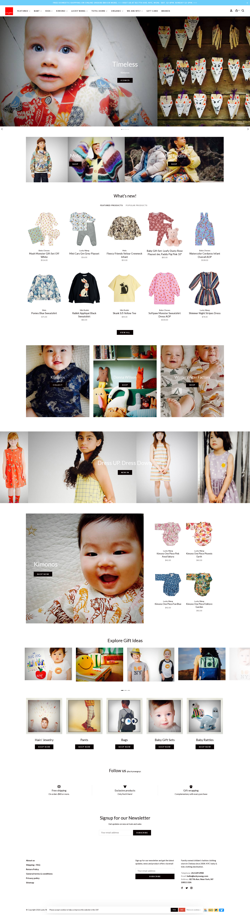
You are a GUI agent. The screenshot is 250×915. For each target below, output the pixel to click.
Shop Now (43, 574)
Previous (2, 129)
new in (125, 472)
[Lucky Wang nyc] (62, 861)
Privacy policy (33, 878)
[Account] (231, 11)
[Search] (243, 11)
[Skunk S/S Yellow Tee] (124, 288)
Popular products (136, 205)
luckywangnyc (134, 771)
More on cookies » (194, 910)
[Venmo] (221, 911)
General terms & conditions (39, 873)
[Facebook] (182, 888)
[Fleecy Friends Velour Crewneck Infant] (124, 229)
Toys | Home (98, 11)
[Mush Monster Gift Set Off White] (44, 229)
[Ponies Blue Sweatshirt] (44, 288)
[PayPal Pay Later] (216, 911)
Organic (116, 11)
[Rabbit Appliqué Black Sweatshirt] (84, 288)
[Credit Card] (205, 911)
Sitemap (30, 882)
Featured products (111, 205)
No (182, 910)
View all (125, 332)
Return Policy (32, 869)
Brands (165, 11)
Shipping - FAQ (33, 865)
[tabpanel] (125, 71)
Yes (174, 910)
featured (22, 11)
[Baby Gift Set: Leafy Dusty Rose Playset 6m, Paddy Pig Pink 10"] (164, 229)
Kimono (60, 11)
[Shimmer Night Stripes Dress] (205, 288)
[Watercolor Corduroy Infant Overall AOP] (205, 229)
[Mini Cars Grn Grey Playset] (84, 229)
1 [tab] (121, 690)
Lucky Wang (78, 11)
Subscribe (142, 833)
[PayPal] (210, 911)
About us (30, 860)
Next (248, 129)
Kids (48, 11)
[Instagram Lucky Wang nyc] (191, 888)
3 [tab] (128, 690)
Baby (37, 11)
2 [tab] (125, 690)
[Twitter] (187, 888)
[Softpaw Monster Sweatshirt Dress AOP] (164, 288)
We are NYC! (134, 11)
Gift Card (152, 11)
